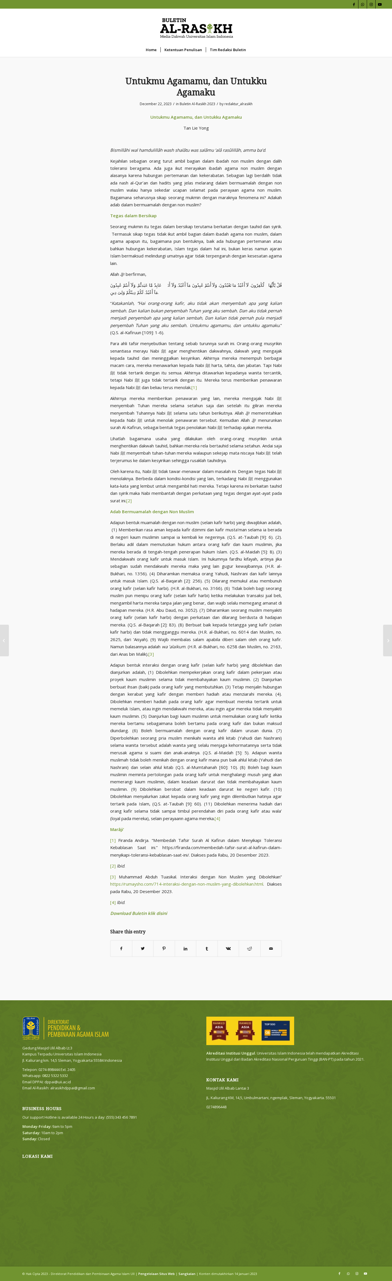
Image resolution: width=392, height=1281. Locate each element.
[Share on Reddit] (249, 948)
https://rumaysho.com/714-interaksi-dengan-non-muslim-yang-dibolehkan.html (186, 884)
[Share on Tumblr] (207, 948)
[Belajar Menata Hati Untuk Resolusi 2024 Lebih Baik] (387, 640)
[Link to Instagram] (371, 4)
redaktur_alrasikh (238, 103)
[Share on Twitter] (143, 948)
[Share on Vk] (228, 948)
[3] (151, 654)
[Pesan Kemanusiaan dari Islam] (4, 640)
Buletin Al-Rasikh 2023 (197, 103)
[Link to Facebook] (354, 4)
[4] (217, 818)
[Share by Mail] (271, 948)
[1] (194, 387)
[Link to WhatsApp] (362, 4)
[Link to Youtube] (380, 4)
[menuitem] (151, 50)
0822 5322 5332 (55, 1075)
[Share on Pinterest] (164, 948)
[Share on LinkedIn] (185, 948)
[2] (129, 500)
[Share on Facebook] (121, 948)
